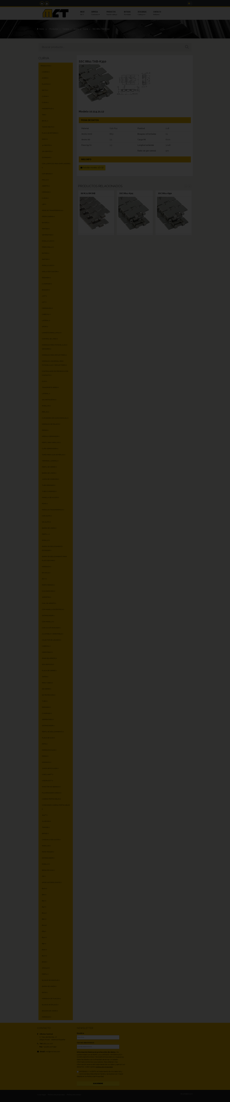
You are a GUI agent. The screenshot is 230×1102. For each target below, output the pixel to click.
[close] (172, 521)
